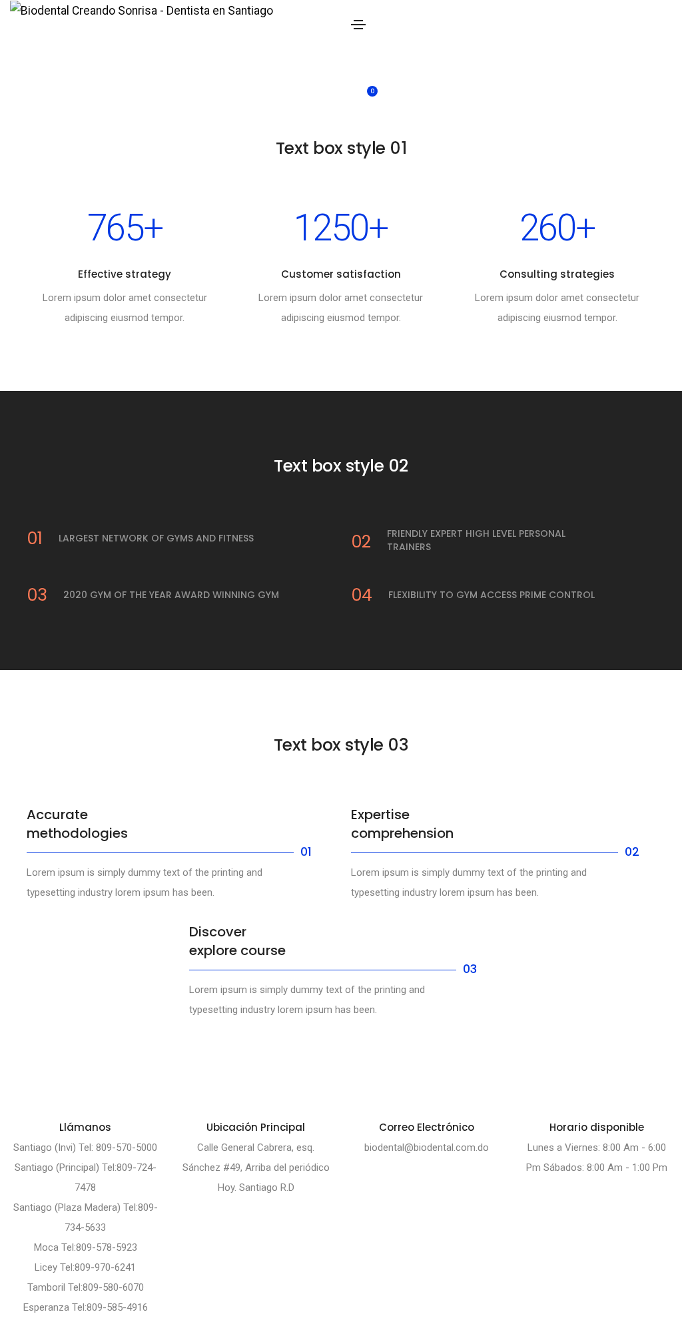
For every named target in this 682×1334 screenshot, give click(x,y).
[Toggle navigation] (358, 24)
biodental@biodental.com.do (426, 1148)
